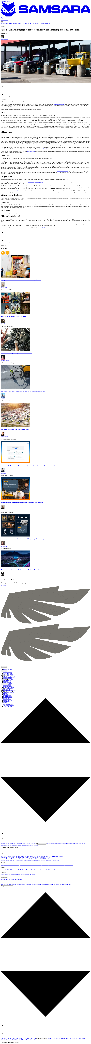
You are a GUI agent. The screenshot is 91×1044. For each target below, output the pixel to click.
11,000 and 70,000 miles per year (35, 182)
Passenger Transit (30, 869)
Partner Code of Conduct (8, 845)
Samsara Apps (26, 858)
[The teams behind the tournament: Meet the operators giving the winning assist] (15, 567)
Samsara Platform (23, 860)
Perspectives (47, 23)
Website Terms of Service (24, 843)
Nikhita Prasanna (4, 436)
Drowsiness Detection (36, 856)
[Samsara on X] (4, 833)
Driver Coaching (27, 856)
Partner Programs (41, 884)
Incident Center (40, 860)
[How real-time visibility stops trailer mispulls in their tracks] (15, 426)
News (38, 865)
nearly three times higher (43, 148)
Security (47, 865)
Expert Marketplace (32, 874)
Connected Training (5, 860)
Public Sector (43, 869)
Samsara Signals (67, 884)
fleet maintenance (31, 151)
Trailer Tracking (4, 857)
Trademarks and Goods (57, 865)
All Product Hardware (54, 860)
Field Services (37, 869)
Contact (50, 865)
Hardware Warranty (61, 843)
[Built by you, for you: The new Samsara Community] (15, 313)
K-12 (47, 869)
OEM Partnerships (7, 678)
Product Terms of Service (72, 843)
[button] (45, 759)
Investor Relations (25, 865)
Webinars (50, 884)
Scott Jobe (3, 398)
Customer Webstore (59, 884)
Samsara (2, 576)
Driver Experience (7, 672)
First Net (21, 858)
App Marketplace (7, 680)
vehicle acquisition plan (59, 104)
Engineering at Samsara (39, 23)
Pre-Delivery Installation (14, 874)
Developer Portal (7, 685)
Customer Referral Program (30, 884)
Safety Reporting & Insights (47, 856)
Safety (14, 23)
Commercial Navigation (6, 858)
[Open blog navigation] (2, 22)
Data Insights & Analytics (21, 23)
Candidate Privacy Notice (13, 843)
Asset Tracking (11, 857)
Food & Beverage (7, 676)
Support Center (6, 689)
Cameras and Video (7, 669)
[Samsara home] (45, 16)
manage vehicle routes (17, 190)
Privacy (43, 865)
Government (51, 869)
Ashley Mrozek (4, 39)
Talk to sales (3, 585)
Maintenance (38, 857)
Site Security (46, 860)
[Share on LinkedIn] (6, 91)
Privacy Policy (4, 843)
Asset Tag (17, 857)
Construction (15, 869)
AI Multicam (12, 856)
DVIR (41, 858)
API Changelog (11, 879)
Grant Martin (3, 473)
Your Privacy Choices (41, 843)
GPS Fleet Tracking (30, 857)
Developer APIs (7, 682)
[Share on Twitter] (4, 89)
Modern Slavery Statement (32, 845)
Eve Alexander (4, 546)
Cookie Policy (33, 843)
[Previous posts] (3, 253)
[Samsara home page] (10, 663)
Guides (53, 884)
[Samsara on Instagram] (4, 836)
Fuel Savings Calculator (34, 858)
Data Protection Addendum (20, 845)
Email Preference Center (51, 843)
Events (46, 884)
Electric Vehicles (15, 858)
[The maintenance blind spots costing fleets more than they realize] (15, 350)
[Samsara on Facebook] (4, 831)
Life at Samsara (30, 23)
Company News (4, 23)
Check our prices (4, 20)
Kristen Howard (4, 287)
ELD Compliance (47, 858)
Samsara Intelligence (32, 860)
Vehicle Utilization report (62, 171)
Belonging (18, 865)
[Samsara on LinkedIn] (4, 838)
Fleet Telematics (22, 857)
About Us (10, 865)
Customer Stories (7, 686)
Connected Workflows (14, 860)
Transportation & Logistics (9, 673)
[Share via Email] (4, 94)
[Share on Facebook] (4, 86)
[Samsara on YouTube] (4, 841)
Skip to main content (5, 1)
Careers (14, 865)
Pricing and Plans (4, 865)
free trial (44, 227)
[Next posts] (7, 253)
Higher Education (58, 869)
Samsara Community (8, 688)
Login (2, 18)
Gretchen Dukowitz (5, 360)
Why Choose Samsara (68, 865)
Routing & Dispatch (45, 857)
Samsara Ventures (33, 865)
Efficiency (10, 23)
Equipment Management (58, 856)
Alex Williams (4, 323)
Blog (41, 865)
